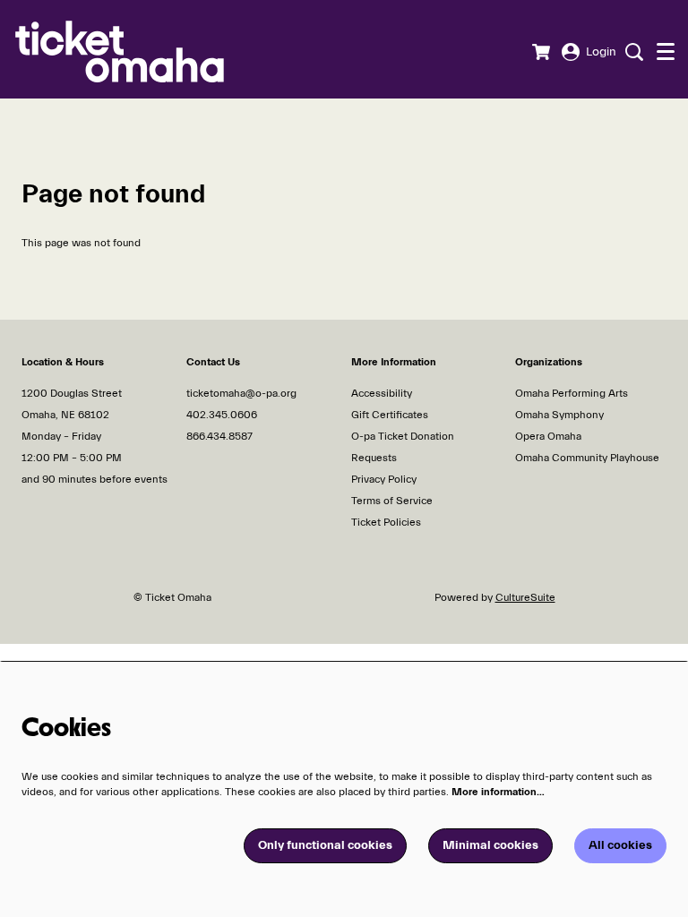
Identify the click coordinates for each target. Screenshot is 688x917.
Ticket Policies (386, 522)
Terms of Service (392, 500)
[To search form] (632, 52)
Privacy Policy (384, 479)
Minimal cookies (490, 845)
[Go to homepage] (146, 49)
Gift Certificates (389, 414)
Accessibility (381, 393)
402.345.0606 (221, 414)
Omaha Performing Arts (571, 393)
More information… (498, 791)
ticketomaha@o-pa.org (241, 393)
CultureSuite (525, 597)
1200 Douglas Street (73, 393)
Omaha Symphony (559, 414)
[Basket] (541, 52)
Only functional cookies (325, 845)
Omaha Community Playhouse (587, 457)
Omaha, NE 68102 (65, 414)
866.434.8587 (219, 436)
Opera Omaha (548, 436)
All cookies (620, 845)
